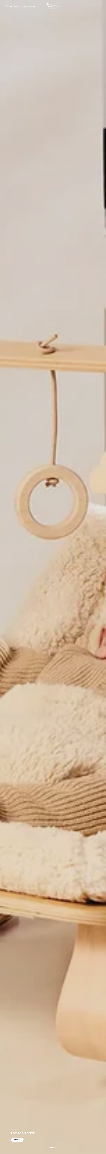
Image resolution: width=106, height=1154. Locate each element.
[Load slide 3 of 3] (55, 1147)
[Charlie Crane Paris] (53, 6)
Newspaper (31, 6)
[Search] (6, 6)
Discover (29, 1139)
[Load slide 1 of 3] (50, 1147)
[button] (100, 6)
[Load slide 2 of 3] (53, 1147)
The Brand (23, 6)
